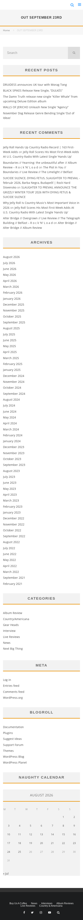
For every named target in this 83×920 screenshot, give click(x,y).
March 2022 (11, 572)
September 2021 (14, 578)
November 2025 (13, 310)
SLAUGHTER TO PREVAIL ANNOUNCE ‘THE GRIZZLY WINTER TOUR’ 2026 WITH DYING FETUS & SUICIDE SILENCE (40, 192)
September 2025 (14, 322)
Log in (7, 680)
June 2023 (9, 483)
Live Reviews (11, 637)
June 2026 (9, 269)
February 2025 (12, 364)
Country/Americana (16, 619)
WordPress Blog (13, 756)
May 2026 (9, 275)
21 (52, 843)
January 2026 (12, 299)
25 (19, 852)
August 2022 (11, 542)
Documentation (13, 727)
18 (19, 843)
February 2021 (12, 584)
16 (74, 834)
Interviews (46, 903)
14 (52, 834)
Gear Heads (11, 625)
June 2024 (9, 411)
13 (41, 834)
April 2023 (10, 494)
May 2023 (9, 489)
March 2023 (11, 500)
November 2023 (13, 453)
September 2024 (14, 394)
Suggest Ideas (12, 739)
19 (30, 843)
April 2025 (10, 352)
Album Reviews (65, 903)
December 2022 (13, 518)
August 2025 (11, 328)
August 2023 (11, 471)
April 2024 (10, 423)
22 (63, 843)
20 (41, 843)
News (6, 643)
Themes (8, 751)
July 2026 (9, 263)
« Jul (6, 873)
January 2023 (12, 512)
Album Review (12, 613)
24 (8, 852)
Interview (9, 631)
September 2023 (14, 465)
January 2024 (12, 441)
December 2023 (13, 447)
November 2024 (13, 382)
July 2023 (9, 477)
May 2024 (9, 417)
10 (8, 834)
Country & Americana (50, 906)
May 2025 (9, 346)
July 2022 (9, 548)
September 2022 (14, 536)
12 (30, 834)
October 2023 (12, 459)
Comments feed (13, 692)
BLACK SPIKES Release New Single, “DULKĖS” (33, 90)
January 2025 (12, 370)
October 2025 (12, 316)
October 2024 (12, 387)
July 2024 (9, 405)
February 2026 (12, 292)
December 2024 (13, 376)
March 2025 (11, 358)
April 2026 (10, 281)
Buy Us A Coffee (18, 903)
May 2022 (9, 560)
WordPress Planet (15, 762)
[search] (74, 53)
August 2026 (11, 257)
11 (19, 834)
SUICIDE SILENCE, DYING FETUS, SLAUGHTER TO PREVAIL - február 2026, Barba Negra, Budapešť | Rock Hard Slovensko (41, 182)
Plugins (8, 733)
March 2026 (11, 287)
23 (74, 843)
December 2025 (13, 304)
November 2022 (13, 524)
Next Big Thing (13, 648)
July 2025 (9, 334)
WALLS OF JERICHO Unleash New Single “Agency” (35, 107)
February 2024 (12, 435)
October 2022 (12, 530)
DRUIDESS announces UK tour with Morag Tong (35, 85)
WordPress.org (13, 698)
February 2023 (12, 506)
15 (63, 834)
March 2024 (11, 429)
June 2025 (9, 340)
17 (8, 843)
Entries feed (11, 686)
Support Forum (13, 745)
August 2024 (11, 399)
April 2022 (10, 566)
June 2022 (9, 554)
